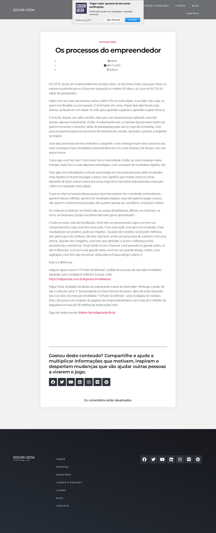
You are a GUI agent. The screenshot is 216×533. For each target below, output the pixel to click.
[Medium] (97, 382)
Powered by (81, 20)
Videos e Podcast (156, 5)
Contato (192, 13)
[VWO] (89, 20)
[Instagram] (89, 382)
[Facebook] (53, 382)
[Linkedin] (80, 382)
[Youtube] (71, 382)
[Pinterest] (106, 382)
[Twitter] (62, 382)
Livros (180, 5)
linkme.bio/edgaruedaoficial (97, 312)
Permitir (133, 19)
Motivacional (108, 42)
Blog (195, 5)
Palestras (63, 474)
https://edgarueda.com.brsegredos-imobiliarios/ (80, 279)
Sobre (60, 459)
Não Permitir (113, 19)
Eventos (62, 467)
